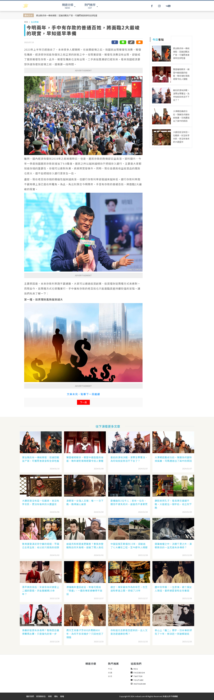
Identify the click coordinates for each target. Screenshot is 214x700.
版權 (62, 696)
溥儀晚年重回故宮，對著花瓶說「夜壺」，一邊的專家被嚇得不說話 (84, 590)
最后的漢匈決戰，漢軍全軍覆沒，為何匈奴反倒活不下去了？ (129, 459)
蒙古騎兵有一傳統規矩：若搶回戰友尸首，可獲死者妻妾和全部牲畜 (66, 15)
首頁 (26, 22)
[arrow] (33, 6)
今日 (110, 668)
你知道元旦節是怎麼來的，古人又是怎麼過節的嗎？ (129, 631)
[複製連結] (131, 42)
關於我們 (30, 696)
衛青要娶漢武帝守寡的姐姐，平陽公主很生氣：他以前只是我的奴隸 (40, 545)
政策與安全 (41, 696)
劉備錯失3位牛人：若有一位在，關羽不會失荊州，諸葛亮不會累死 (129, 502)
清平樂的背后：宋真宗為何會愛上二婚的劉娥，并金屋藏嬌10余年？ (40, 590)
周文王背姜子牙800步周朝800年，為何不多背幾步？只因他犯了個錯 (85, 633)
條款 (50, 696)
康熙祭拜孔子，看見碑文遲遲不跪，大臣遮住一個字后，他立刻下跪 (173, 504)
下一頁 (83, 402)
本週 (110, 672)
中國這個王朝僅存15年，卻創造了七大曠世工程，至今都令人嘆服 (129, 545)
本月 (110, 676)
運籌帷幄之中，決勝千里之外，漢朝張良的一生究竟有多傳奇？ (173, 545)
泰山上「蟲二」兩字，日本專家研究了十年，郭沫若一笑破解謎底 (173, 631)
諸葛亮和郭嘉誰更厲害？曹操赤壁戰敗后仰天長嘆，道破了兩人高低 (85, 545)
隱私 (56, 696)
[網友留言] (139, 42)
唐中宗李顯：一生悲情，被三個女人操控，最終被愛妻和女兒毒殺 (173, 588)
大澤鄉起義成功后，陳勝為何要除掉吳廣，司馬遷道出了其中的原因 (173, 459)
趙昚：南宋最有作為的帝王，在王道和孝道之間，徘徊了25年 (129, 588)
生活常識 (35, 22)
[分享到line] (123, 42)
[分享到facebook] (115, 42)
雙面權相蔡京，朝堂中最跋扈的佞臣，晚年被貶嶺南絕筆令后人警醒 (85, 459)
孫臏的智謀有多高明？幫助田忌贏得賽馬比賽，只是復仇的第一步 (40, 631)
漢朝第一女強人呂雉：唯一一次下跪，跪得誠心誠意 (85, 502)
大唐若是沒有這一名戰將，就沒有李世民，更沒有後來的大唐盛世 (40, 502)
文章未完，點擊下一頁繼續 (83, 394)
